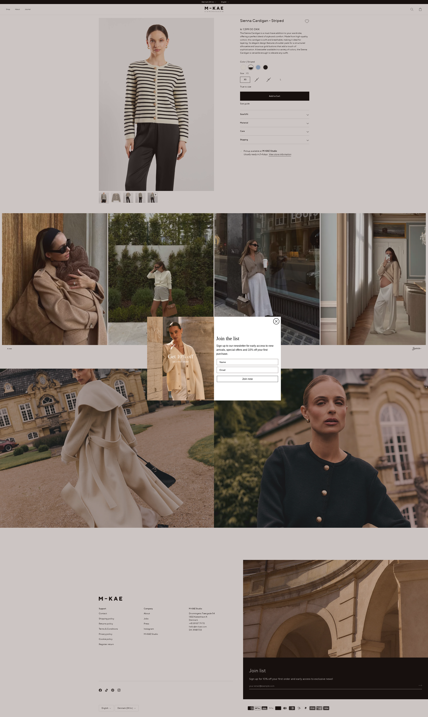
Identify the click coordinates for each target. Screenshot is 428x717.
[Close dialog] (276, 321)
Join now (247, 379)
